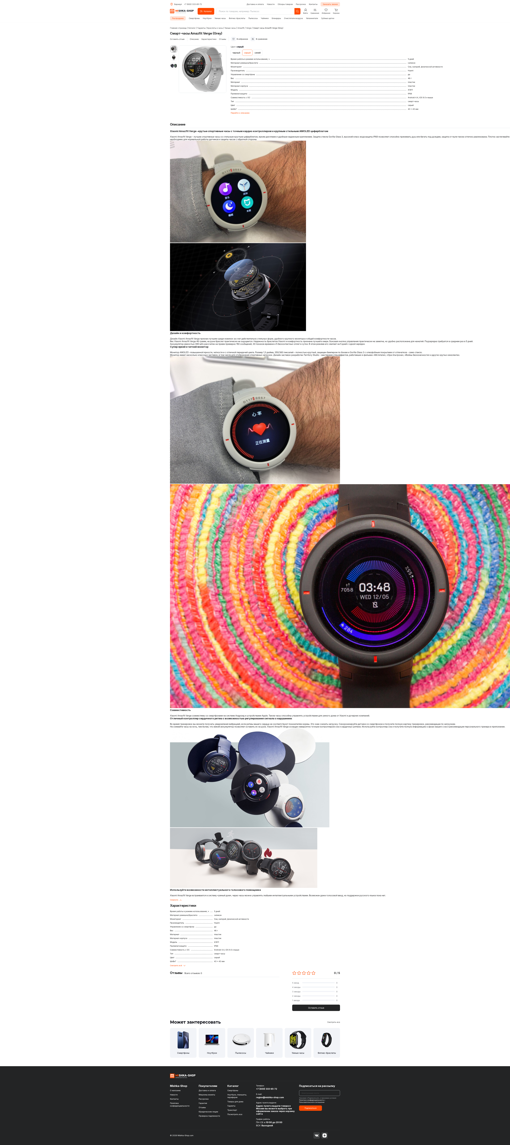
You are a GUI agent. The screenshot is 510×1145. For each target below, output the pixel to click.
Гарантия (203, 1103)
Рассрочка (301, 4)
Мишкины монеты (207, 1095)
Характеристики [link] (208, 39)
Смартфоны (194, 18)
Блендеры (276, 18)
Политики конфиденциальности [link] (311, 1100)
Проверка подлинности (209, 1116)
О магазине (175, 1090)
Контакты (313, 4)
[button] (206, 11)
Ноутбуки (207, 18)
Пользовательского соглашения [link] (311, 1102)
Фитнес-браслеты (237, 18)
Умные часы (220, 18)
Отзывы (202, 1107)
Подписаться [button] (310, 1108)
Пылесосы (253, 18)
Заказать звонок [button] (330, 4)
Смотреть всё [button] (176, 965)
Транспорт (232, 1110)
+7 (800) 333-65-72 (193, 4)
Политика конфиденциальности (179, 1104)
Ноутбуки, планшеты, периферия (237, 1096)
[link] (268, 28)
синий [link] (258, 52)
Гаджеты (231, 1106)
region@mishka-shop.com (270, 1097)
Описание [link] (194, 39)
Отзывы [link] (222, 39)
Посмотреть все (234, 1114)
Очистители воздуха (293, 18)
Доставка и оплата (255, 4)
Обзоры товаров (285, 4)
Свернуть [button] (174, 900)
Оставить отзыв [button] (316, 1007)
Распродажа (178, 18)
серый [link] (247, 52)
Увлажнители (312, 18)
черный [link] (236, 52)
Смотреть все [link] (333, 1022)
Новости (271, 4)
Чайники (265, 18)
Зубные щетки (327, 18)
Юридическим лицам (208, 1112)
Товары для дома (235, 1101)
